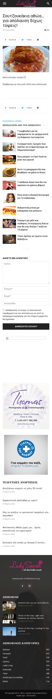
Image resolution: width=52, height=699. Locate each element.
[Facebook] (22, 586)
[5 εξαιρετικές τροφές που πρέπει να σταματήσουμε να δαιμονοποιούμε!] (9, 147)
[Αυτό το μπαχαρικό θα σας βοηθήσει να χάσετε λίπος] (9, 172)
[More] (38, 39)
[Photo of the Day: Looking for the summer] (9, 631)
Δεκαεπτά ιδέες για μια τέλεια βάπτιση (33, 603)
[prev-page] (23, 249)
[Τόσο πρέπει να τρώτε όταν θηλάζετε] (9, 239)
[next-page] (27, 249)
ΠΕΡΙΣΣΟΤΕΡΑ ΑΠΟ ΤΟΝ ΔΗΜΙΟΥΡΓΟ (22, 125)
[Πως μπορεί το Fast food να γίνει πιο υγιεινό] (9, 159)
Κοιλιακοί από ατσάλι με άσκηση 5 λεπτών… (24, 542)
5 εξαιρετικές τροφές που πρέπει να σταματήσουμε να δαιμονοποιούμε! (32, 147)
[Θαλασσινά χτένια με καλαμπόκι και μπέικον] (9, 210)
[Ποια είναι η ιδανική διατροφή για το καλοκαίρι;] (9, 198)
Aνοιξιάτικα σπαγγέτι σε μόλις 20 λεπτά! (22, 488)
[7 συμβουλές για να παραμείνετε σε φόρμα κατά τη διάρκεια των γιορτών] (9, 133)
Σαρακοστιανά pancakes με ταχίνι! (20, 500)
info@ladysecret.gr (32, 578)
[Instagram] (29, 586)
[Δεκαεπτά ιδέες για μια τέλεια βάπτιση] (9, 606)
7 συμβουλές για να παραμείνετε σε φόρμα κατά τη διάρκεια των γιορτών (32, 134)
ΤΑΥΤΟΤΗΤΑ (31, 696)
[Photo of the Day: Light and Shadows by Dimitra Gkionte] (9, 618)
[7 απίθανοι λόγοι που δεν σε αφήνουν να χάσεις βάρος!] (9, 185)
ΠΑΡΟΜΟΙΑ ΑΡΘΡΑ (12, 121)
